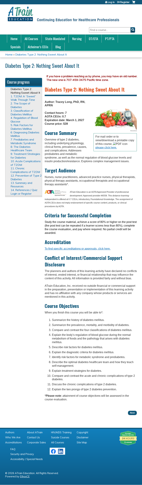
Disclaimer (82, 437)
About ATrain (35, 432)
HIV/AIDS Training (61, 432)
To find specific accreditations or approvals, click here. (77, 248)
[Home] (63, 14)
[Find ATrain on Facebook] (53, 453)
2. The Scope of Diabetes (20, 105)
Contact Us (33, 437)
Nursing (77, 38)
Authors (9, 432)
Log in (111, 2)
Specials (15, 46)
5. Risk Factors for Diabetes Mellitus (22, 126)
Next (132, 413)
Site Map (82, 442)
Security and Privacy (22, 454)
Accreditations (13, 442)
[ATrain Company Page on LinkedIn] (61, 453)
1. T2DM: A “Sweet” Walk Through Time (23, 98)
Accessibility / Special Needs (26, 459)
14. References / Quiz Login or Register (24, 191)
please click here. (106, 147)
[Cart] (133, 3)
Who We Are (12, 437)
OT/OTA (93, 38)
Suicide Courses (60, 437)
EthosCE (25, 476)
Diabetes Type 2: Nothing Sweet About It (41, 54)
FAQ (12, 449)
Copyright (82, 432)
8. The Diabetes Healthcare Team (21, 148)
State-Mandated (55, 38)
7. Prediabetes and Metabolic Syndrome (23, 141)
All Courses (31, 38)
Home (14, 38)
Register (125, 2)
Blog (58, 46)
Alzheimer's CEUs (38, 46)
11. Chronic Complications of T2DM (25, 170)
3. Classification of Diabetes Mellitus (22, 112)
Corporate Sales (36, 442)
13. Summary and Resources (21, 184)
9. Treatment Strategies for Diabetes (25, 155)
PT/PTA (109, 38)
